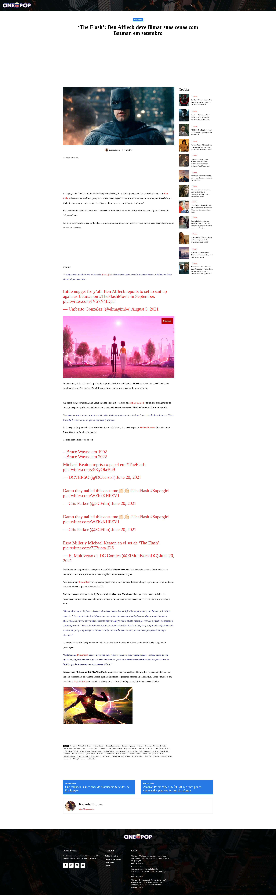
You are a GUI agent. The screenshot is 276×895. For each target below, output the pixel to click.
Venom (170, 790)
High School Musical (71, 785)
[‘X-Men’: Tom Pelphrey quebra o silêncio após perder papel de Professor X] (184, 130)
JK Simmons (120, 785)
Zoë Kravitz (91, 793)
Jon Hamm (155, 785)
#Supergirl (159, 480)
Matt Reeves (110, 788)
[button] (188, 5)
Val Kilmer (148, 790)
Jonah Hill (164, 785)
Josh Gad (67, 788)
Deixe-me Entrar (105, 783)
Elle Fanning (117, 783)
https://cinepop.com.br (86, 843)
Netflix (194, 249)
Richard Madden (69, 790)
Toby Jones (138, 790)
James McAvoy (85, 785)
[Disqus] (118, 747)
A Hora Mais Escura (84, 780)
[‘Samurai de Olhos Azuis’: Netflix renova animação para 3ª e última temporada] (184, 253)
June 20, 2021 (128, 471)
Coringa (90, 783)
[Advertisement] (138, 55)
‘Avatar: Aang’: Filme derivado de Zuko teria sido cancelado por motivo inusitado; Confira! (201, 147)
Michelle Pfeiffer (134, 788)
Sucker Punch (95, 790)
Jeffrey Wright (109, 785)
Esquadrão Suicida (130, 783)
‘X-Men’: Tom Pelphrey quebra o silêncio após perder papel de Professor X (201, 132)
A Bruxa (73, 780)
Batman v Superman (128, 780)
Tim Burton (129, 790)
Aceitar (270, 891)
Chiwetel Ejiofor (79, 783)
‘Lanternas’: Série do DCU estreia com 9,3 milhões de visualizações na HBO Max (200, 117)
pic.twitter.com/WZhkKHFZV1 (91, 485)
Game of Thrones (152, 783)
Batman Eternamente (112, 780)
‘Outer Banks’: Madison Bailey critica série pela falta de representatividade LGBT (201, 240)
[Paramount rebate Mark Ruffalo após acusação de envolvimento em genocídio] (184, 176)
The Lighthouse (117, 790)
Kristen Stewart (77, 788)
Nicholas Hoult (158, 788)
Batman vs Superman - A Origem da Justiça (152, 780)
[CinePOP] (26, 5)
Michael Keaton (136, 400)
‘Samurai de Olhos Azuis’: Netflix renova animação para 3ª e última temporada (202, 255)
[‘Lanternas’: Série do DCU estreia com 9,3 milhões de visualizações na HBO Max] (184, 115)
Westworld (67, 793)
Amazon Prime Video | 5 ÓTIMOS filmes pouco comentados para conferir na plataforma (172, 822)
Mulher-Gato (147, 788)
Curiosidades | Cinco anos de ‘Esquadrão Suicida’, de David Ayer (97, 822)
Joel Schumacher (132, 785)
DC (103, 537)
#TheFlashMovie (114, 293)
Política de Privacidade (185, 890)
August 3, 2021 (144, 306)
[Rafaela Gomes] (107, 150)
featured (141, 783)
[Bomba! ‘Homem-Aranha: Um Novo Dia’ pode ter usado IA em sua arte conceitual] (184, 100)
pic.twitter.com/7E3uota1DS (88, 529)
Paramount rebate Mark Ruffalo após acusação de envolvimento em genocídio (202, 178)
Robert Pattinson (82, 790)
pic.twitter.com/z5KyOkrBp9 (89, 463)
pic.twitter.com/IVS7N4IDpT (89, 298)
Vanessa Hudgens (160, 790)
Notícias (138, 20)
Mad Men (100, 788)
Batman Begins (99, 780)
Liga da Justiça (81, 663)
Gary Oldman (164, 783)
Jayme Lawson (97, 785)
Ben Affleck (107, 274)
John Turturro (145, 785)
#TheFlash (136, 458)
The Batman (106, 790)
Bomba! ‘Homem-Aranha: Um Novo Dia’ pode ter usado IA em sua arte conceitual (201, 102)
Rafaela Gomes (114, 150)
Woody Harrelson (79, 793)
